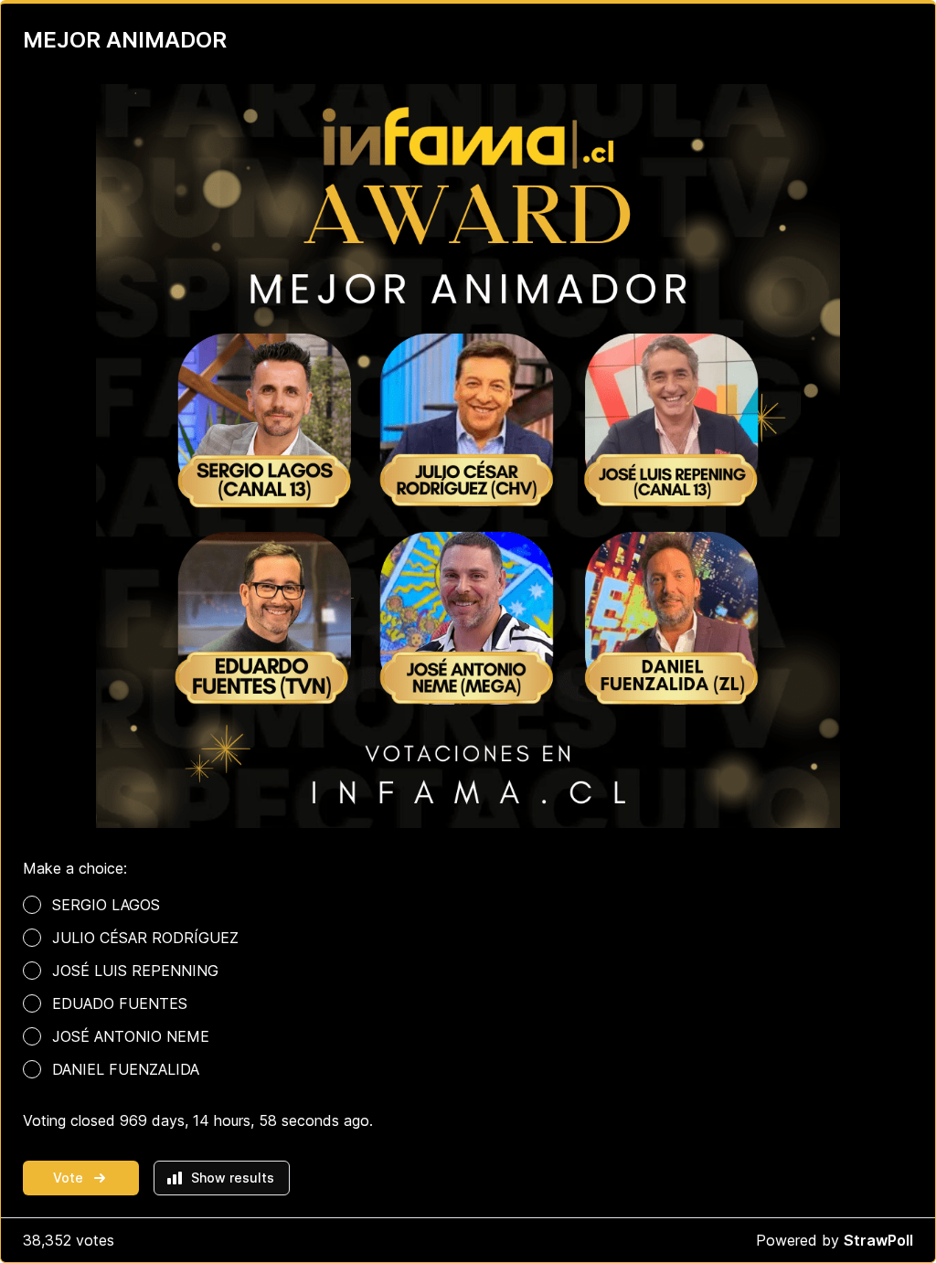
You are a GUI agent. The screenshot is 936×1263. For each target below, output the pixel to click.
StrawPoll (878, 1240)
